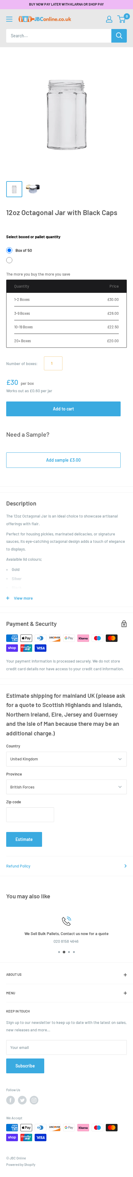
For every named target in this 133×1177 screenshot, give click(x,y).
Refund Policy (18, 865)
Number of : (22, 363)
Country (13, 745)
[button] (121, 19)
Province (14, 773)
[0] (122, 19)
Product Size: (18, 227)
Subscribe (25, 1065)
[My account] (109, 19)
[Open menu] (9, 19)
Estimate (24, 839)
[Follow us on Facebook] (10, 1100)
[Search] (119, 36)
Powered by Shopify (20, 1164)
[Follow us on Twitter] (22, 1100)
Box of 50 (23, 250)
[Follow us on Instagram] (34, 1100)
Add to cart (63, 408)
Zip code (13, 801)
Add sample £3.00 (63, 460)
